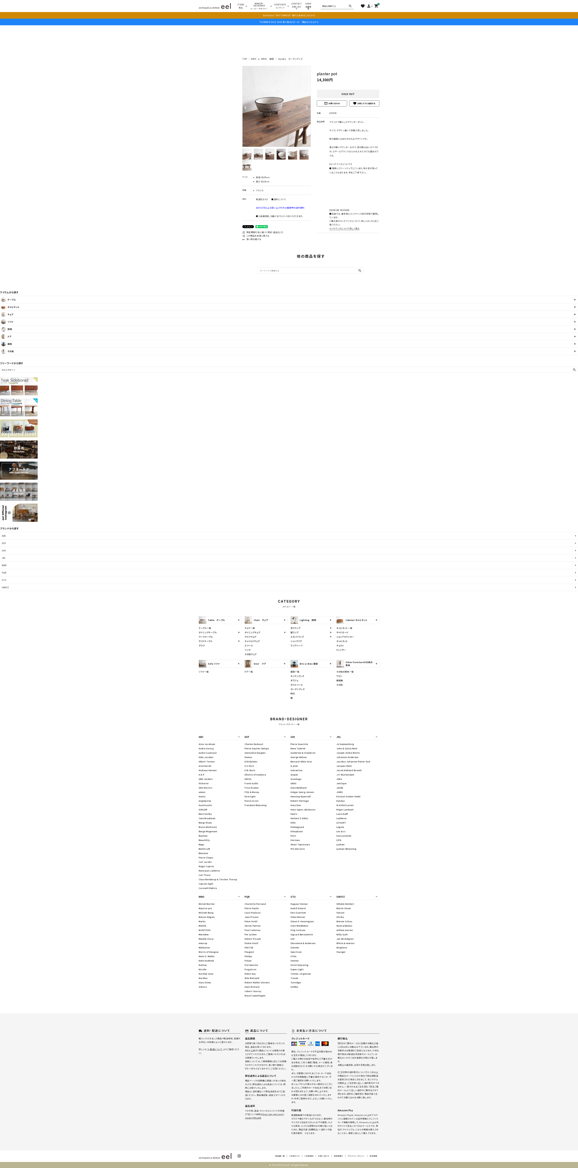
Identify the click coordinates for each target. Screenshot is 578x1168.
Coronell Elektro (208, 888)
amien (202, 792)
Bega (201, 844)
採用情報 (373, 1156)
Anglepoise (205, 800)
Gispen (294, 774)
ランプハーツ (297, 645)
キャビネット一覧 (344, 628)
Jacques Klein (344, 765)
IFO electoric (298, 848)
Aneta (202, 796)
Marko (202, 921)
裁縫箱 (339, 680)
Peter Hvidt (251, 921)
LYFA (338, 840)
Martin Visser (343, 908)
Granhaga (296, 778)
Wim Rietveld (252, 978)
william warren (344, 930)
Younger (341, 951)
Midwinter (204, 947)
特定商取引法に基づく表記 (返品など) (262, 232)
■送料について (278, 199)
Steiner (295, 960)
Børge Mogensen (208, 831)
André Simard (298, 908)
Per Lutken (251, 934)
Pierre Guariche (299, 744)
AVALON (203, 809)
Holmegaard (297, 826)
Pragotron (250, 969)
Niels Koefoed (206, 960)
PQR (4, 572)
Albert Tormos (207, 761)
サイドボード (342, 632)
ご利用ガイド (294, 1156)
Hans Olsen (205, 982)
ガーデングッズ (298, 689)
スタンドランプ (297, 636)
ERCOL (248, 778)
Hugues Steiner (299, 903)
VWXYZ (5, 587)
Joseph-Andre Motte (348, 752)
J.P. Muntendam (345, 774)
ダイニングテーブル (208, 632)
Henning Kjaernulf (301, 796)
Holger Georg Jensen (302, 792)
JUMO (339, 792)
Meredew (204, 934)
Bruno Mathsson (208, 826)
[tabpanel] (276, 106)
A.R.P (202, 774)
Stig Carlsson (298, 930)
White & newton (345, 943)
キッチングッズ (297, 676)
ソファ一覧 (204, 671)
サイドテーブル (206, 641)
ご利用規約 (309, 1156)
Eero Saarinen (298, 912)
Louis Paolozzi (253, 912)
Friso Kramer (252, 787)
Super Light (297, 969)
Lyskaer (340, 844)
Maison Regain (207, 916)
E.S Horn (249, 765)
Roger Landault (345, 809)
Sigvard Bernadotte (302, 934)
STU (4, 580)
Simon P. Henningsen (302, 921)
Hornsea (295, 840)
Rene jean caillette (209, 870)
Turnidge (296, 982)
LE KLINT (341, 822)
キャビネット (342, 641)
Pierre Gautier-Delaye (257, 748)
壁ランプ (295, 632)
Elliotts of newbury (255, 774)
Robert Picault (253, 938)
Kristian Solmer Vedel (348, 796)
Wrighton (341, 947)
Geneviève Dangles (255, 752)
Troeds (294, 978)
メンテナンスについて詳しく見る (344, 228)
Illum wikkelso (344, 925)
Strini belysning (300, 964)
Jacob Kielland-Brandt (349, 770)
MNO (4, 565)
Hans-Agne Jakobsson (303, 809)
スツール (249, 645)
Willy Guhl (342, 934)
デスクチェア (251, 636)
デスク (202, 645)
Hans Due (296, 805)
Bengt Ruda (205, 822)
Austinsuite (205, 805)
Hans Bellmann (299, 787)
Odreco (203, 986)
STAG (294, 956)
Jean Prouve (252, 916)
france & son (251, 800)
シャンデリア (296, 641)
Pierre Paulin (252, 908)
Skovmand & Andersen (303, 943)
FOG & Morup (252, 792)
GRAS (294, 783)
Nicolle (203, 969)
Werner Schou (344, 921)
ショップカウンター (345, 636)
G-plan (294, 765)
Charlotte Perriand (255, 903)
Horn (293, 835)
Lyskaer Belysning (346, 848)
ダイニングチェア (253, 632)
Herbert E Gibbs (299, 818)
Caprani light (206, 883)
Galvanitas (297, 770)
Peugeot (249, 951)
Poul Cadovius (253, 930)
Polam (248, 960)
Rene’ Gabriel (298, 748)
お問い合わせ (332, 103)
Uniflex (294, 986)
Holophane (297, 831)
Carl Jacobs (205, 861)
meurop (203, 943)
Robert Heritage (300, 800)
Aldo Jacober (206, 757)
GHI (4, 550)
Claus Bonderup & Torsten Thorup (218, 879)
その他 (339, 684)
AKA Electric (205, 787)
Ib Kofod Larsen (345, 805)
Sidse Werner (298, 916)
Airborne (204, 783)
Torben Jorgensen (301, 973)
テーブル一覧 (205, 628)
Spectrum (296, 951)
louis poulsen (343, 835)
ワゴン (339, 676)
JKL (4, 557)
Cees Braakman (207, 818)
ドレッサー (341, 649)
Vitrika (340, 916)
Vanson (340, 912)
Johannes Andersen (347, 757)
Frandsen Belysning (256, 805)
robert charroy (253, 991)
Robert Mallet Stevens (257, 982)
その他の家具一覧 (345, 671)
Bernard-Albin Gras (301, 761)
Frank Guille (251, 783)
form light (250, 796)
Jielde (339, 787)
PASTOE (249, 947)
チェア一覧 (250, 628)
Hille (293, 822)
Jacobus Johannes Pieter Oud (353, 761)
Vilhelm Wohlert (345, 903)
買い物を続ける (251, 239)
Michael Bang (206, 912)
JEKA (339, 778)
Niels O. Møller (207, 956)
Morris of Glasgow (209, 951)
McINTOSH (205, 930)
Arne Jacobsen (207, 744)
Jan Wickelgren (345, 938)
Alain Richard (252, 986)
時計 (293, 693)
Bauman (203, 835)
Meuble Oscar (206, 938)
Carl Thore (205, 874)
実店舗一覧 (280, 1156)
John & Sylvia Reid (346, 748)
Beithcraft (204, 848)
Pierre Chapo (206, 857)
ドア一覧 (249, 671)
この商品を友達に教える (255, 235)
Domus (248, 757)
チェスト (340, 645)
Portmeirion (251, 964)
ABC (4, 535)
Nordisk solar (206, 973)
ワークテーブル (206, 636)
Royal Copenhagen (255, 995)
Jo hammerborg (345, 744)
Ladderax (341, 818)
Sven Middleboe (299, 925)
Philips (248, 956)
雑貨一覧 (295, 671)
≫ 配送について (215, 1049)
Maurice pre (205, 908)
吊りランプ (296, 628)
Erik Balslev (251, 761)
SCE (293, 938)
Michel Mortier (207, 903)
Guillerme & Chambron (303, 752)
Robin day (250, 973)
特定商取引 (338, 1156)
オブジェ (294, 680)
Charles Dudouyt (254, 744)
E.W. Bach (250, 770)
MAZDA (202, 925)
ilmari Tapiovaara (300, 844)
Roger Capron (206, 866)
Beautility (204, 840)
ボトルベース (297, 684)
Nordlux (203, 978)
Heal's (294, 813)
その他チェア (251, 654)
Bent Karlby (205, 813)
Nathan (203, 964)
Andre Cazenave (208, 752)
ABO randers (206, 778)
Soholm (295, 947)
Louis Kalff (342, 813)
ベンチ (248, 649)
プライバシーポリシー (356, 1156)
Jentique (341, 783)
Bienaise (203, 853)
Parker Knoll (251, 943)
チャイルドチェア (252, 641)
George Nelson (299, 757)
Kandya (340, 800)
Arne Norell (205, 765)
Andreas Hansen (208, 770)
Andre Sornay (206, 748)
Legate (340, 826)
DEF (4, 543)
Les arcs (340, 831)
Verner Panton (253, 925)
